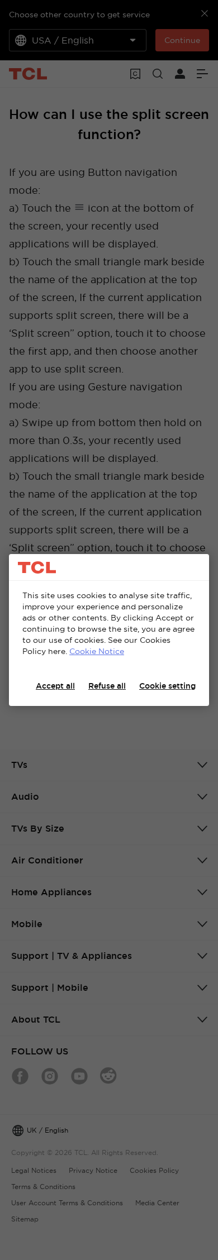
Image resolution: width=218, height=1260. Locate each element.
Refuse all (107, 686)
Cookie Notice (96, 651)
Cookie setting (167, 686)
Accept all (55, 686)
